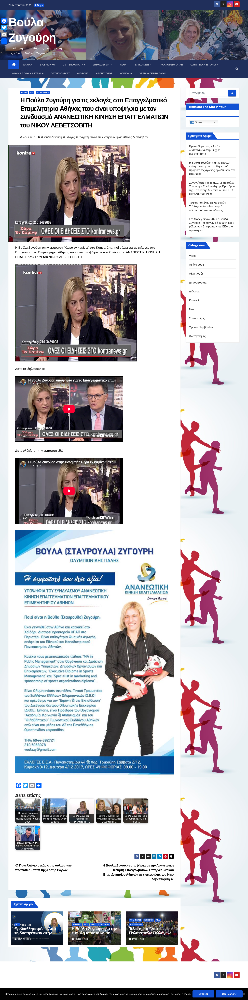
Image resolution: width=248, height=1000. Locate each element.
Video (24, 93)
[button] (237, 69)
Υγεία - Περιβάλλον (100, 924)
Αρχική (27, 64)
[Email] (4, 34)
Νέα (31, 93)
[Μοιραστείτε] (4, 41)
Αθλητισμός (104, 73)
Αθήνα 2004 (196, 264)
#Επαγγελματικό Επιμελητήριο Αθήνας (99, 137)
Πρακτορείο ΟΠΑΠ (171, 64)
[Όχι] (243, 994)
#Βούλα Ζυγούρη (51, 137)
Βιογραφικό (47, 64)
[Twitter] (4, 27)
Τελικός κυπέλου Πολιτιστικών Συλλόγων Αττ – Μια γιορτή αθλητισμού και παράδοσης (207, 206)
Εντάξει (203, 993)
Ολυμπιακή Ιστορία (203, 64)
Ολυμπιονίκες (60, 73)
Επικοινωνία (143, 64)
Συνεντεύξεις (197, 318)
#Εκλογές (69, 137)
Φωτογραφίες (43, 93)
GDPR (124, 64)
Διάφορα (83, 73)
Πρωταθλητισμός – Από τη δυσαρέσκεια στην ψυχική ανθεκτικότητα (35, 933)
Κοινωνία (126, 73)
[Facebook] (4, 21)
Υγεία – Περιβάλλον (153, 73)
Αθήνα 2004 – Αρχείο (27, 73)
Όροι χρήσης (229, 993)
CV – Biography (74, 64)
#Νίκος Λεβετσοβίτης (135, 137)
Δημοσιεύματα (103, 64)
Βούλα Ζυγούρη (28, 971)
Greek (198, 122)
